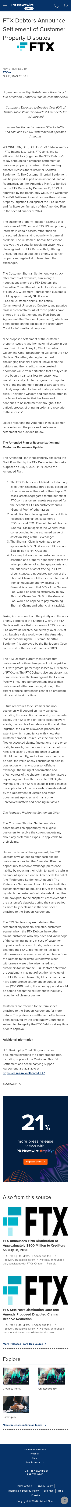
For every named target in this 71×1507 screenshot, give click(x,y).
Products (35, 1453)
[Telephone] (56, 5)
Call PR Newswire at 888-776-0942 (36, 1473)
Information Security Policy (23, 1491)
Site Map (49, 1491)
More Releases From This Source (23, 1344)
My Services (33, 1463)
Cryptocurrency (12, 1389)
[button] (35, 46)
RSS (60, 1491)
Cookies (36, 1495)
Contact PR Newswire (35, 1449)
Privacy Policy (45, 1486)
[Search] (66, 5)
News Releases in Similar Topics (22, 1425)
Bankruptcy (9, 1417)
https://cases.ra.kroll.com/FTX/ (24, 1073)
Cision (42, 1501)
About (35, 1458)
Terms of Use (24, 1486)
